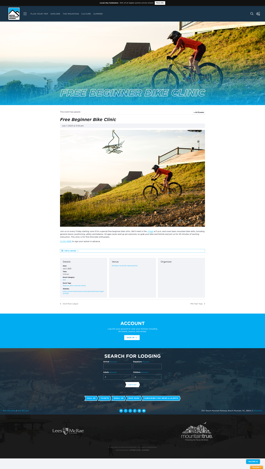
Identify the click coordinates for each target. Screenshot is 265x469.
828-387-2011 (23, 411)
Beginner (66, 286)
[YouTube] (144, 411)
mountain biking (80, 286)
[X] (126, 411)
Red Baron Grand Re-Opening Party (125, 266)
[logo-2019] (14, 13)
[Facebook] (121, 411)
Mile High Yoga (196, 304)
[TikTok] (135, 411)
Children (140, 372)
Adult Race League (70, 304)
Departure (141, 362)
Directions (258, 411)
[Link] (25, 14)
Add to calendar (70, 251)
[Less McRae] (68, 431)
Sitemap (145, 450)
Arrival (110, 362)
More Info (160, 3)
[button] (104, 14)
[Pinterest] (139, 411)
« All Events (199, 112)
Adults (110, 372)
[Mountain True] (196, 431)
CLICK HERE (66, 241)
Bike (64, 280)
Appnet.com (135, 450)
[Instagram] (130, 411)
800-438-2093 (9, 411)
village (150, 231)
